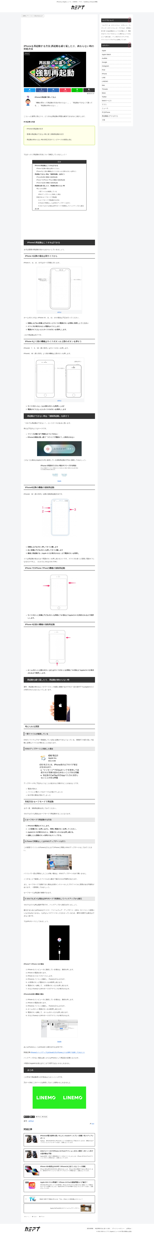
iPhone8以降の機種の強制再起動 (46, 177)
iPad (103, 70)
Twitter (104, 97)
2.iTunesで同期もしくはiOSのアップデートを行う (54, 203)
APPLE (59, 312)
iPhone (27, 1116)
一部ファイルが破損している (47, 191)
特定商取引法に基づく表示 (102, 1228)
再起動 (45, 1116)
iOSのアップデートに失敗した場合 (49, 194)
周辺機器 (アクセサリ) (110, 116)
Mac (103, 85)
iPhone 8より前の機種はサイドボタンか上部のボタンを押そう (56, 171)
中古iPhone (106, 112)
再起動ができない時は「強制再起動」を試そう (50, 174)
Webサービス (107, 101)
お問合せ (128, 1228)
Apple (59, 481)
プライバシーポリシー (118, 1228)
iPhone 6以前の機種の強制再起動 (47, 183)
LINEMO (105, 81)
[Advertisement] (59, 30)
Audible (104, 58)
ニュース (105, 108)
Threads (105, 89)
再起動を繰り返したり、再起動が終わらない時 (50, 185)
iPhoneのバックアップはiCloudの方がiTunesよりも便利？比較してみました (58, 1052)
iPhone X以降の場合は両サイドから (47, 168)
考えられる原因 (41, 188)
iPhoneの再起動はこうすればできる (46, 165)
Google (104, 62)
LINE (103, 77)
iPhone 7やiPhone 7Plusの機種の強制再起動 (50, 180)
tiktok (104, 93)
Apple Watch (106, 54)
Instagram (105, 66)
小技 (33, 1116)
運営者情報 (90, 1228)
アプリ (104, 104)
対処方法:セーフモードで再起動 (46, 197)
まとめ (37, 208)
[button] (89, 90)
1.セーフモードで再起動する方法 (48, 200)
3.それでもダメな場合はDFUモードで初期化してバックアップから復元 (61, 206)
